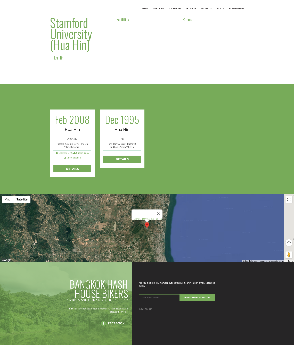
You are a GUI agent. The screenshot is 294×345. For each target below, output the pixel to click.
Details (72, 169)
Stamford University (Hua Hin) (148, 219)
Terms (290, 261)
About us (206, 8)
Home (145, 8)
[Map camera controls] (288, 242)
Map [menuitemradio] (7, 199)
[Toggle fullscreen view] (288, 199)
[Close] (158, 213)
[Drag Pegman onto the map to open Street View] (288, 254)
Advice (220, 8)
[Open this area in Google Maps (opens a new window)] (6, 260)
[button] (147, 225)
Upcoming (175, 8)
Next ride (158, 8)
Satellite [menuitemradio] (22, 199)
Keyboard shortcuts (250, 261)
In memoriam (236, 8)
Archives (191, 8)
